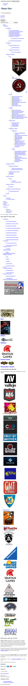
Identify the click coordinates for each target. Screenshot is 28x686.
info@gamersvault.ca (5, 673)
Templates (8, 248)
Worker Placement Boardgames (12, 239)
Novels (4, 266)
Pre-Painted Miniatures (7, 268)
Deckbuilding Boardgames (11, 232)
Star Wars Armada (9, 270)
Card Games (5, 240)
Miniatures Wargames (7, 254)
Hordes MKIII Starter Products (9, 253)
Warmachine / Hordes (10, 265)
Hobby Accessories (7, 249)
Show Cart (3, 16)
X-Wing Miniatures (10, 272)
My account (5, 3)
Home (7, 214)
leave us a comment (16, 658)
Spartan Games (9, 263)
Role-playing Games (7, 273)
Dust (7, 256)
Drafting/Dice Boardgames (11, 235)
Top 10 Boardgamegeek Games (12, 237)
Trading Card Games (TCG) (11, 245)
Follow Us (5, 206)
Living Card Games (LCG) (11, 242)
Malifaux (8, 261)
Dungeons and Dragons (10, 276)
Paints (7, 252)
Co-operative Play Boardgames (12, 230)
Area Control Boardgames (11, 221)
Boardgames (5, 219)
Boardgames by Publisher (11, 225)
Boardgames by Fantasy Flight (12, 223)
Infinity (7, 258)
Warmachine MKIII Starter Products (10, 279)
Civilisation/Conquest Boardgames (13, 228)
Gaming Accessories (7, 246)
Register (5, 4)
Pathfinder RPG (9, 278)
